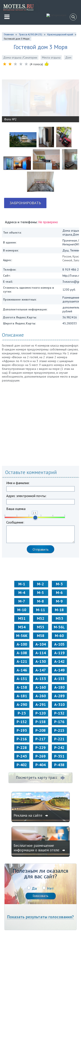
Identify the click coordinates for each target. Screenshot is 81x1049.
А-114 (40, 652)
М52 (40, 618)
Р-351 (59, 756)
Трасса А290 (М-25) (30, 34)
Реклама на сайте (28, 815)
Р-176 (59, 721)
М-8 (40, 601)
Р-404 (40, 764)
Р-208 (40, 730)
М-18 (59, 609)
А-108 (22, 652)
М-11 (40, 609)
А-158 (22, 687)
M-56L (59, 626)
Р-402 (22, 764)
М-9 (59, 601)
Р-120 (40, 713)
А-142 (59, 661)
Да (34, 888)
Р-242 (59, 747)
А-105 (59, 644)
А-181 (22, 695)
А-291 (40, 704)
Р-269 (40, 756)
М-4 (21, 592)
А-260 (40, 695)
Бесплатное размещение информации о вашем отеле (37, 847)
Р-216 (22, 738)
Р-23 (22, 713)
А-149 (59, 670)
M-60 (59, 635)
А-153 (40, 678)
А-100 (22, 644)
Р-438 (59, 764)
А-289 (59, 695)
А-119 (59, 652)
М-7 (21, 601)
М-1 (21, 583)
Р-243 (22, 756)
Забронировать (25, 202)
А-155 (59, 678)
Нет (50, 888)
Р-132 (59, 713)
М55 (40, 626)
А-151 (22, 678)
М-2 (40, 583)
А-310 (59, 704)
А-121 (22, 661)
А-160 (40, 687)
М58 (40, 635)
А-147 (40, 670)
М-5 (40, 592)
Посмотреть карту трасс (36, 777)
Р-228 (22, 747)
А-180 (59, 687)
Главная (9, 34)
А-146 (22, 670)
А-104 (40, 644)
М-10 (21, 609)
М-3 (59, 583)
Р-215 (59, 730)
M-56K (21, 635)
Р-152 (22, 721)
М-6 (59, 592)
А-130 (40, 661)
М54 (21, 626)
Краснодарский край (60, 34)
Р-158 (40, 721)
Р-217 (40, 738)
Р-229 (40, 747)
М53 (59, 618)
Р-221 (59, 738)
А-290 (22, 704)
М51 (21, 618)
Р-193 (22, 730)
